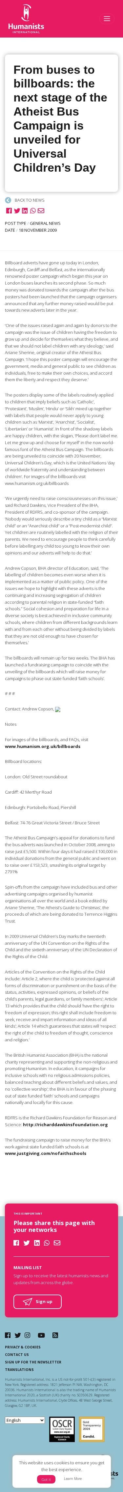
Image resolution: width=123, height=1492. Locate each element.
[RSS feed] (55, 1335)
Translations (19, 1369)
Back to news (29, 200)
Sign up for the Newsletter (33, 1362)
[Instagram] (27, 1335)
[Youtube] (41, 1335)
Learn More (73, 1478)
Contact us (17, 1354)
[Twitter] (17, 1335)
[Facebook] (7, 1335)
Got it (46, 1479)
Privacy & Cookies (23, 1347)
